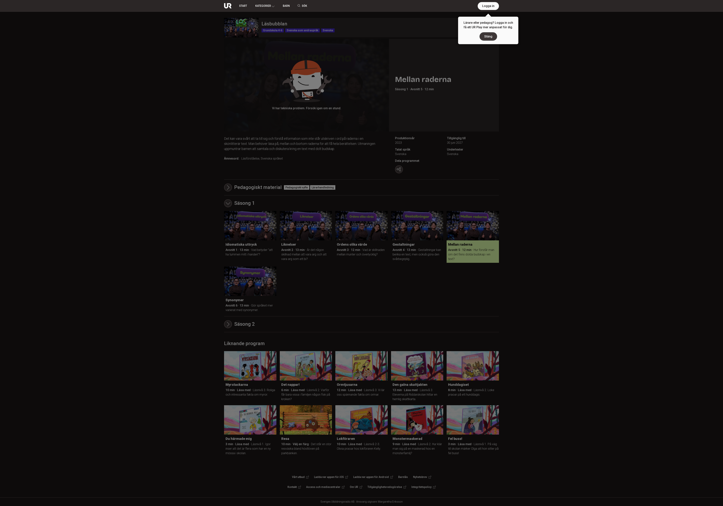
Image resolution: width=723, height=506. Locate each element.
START (243, 5)
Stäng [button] (488, 36)
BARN (286, 5)
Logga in (488, 6)
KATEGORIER (263, 5)
